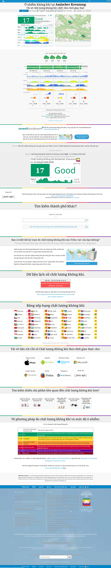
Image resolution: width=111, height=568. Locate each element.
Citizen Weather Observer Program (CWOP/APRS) (55, 542)
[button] (69, 23)
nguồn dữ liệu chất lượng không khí (24, 516)
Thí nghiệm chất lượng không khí (24, 508)
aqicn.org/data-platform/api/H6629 (62, 196)
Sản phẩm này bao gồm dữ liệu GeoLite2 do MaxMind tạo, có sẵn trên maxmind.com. (62, 501)
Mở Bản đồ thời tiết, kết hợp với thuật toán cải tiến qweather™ (60, 508)
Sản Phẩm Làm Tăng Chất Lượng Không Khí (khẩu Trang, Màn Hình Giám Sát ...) (28, 521)
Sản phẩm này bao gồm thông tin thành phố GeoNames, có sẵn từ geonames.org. (62, 504)
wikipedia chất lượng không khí (60, 458)
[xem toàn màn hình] (51, 15)
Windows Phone (64, 358)
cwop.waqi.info (51, 513)
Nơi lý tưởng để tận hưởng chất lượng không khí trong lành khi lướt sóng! (61, 527)
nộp (69, 557)
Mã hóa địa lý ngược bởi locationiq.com (57, 523)
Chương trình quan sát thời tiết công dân (58, 511)
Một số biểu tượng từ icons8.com (56, 520)
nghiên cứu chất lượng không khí (27, 502)
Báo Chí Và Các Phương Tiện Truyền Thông (26, 498)
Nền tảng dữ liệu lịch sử (21, 525)
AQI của (26, 15)
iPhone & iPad (30, 358)
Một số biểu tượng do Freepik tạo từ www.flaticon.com (62, 518)
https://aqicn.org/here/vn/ (55, 150)
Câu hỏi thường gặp (22, 513)
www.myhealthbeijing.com (54, 468)
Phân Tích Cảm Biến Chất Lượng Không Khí (26, 510)
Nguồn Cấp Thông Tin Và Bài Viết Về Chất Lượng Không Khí (30, 506)
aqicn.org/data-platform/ (55, 297)
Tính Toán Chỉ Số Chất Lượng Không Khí (26, 518)
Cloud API (80, 370)
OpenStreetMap (82, 40)
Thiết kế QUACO (51, 530)
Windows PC (81, 358)
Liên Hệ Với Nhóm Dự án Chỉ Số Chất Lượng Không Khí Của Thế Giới (30, 496)
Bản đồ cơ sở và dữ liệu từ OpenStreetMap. (58, 525)
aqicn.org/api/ (75, 197)
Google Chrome (30, 371)
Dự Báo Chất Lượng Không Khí (23, 519)
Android (47, 358)
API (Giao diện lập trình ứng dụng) (24, 524)
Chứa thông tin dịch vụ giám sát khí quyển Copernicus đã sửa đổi (62, 515)
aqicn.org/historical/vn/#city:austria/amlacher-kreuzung (55, 294)
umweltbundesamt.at (51, 129)
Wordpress (63, 371)
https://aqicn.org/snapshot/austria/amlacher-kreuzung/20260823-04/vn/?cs (55, 156)
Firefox (47, 371)
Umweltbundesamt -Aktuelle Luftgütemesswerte (55, 543)
